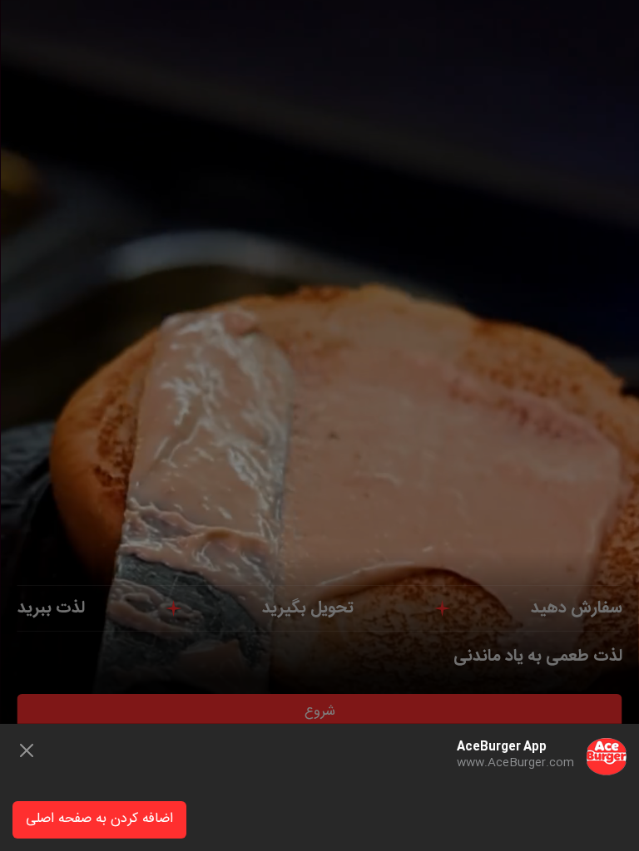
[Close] (27, 750)
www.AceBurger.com (515, 763)
